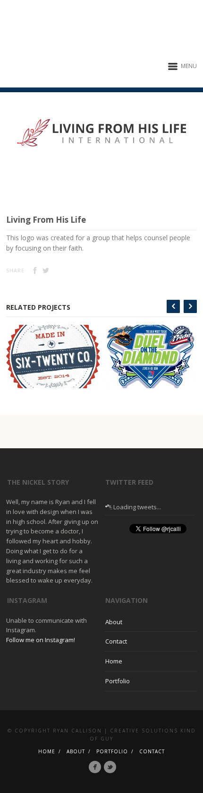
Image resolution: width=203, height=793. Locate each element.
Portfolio (117, 681)
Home (113, 661)
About (113, 622)
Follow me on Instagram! (40, 640)
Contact (116, 641)
